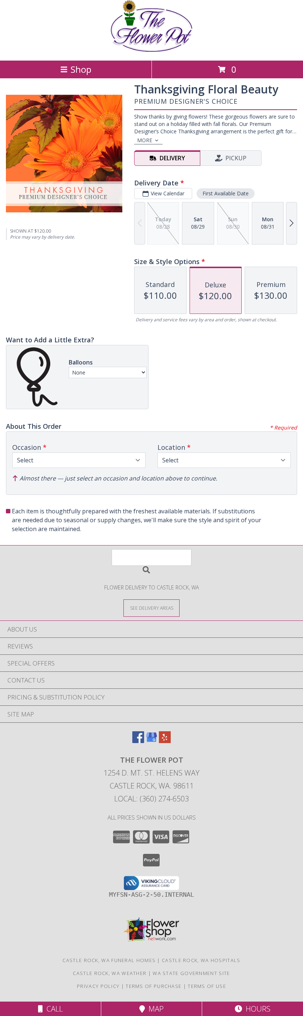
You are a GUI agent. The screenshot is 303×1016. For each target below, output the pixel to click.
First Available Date (225, 193)
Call (53, 1009)
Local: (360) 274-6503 (151, 799)
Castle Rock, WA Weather (109, 973)
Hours (256, 1009)
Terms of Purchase (153, 986)
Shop (81, 69)
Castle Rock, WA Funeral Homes (109, 960)
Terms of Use (207, 986)
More (144, 140)
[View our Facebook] (138, 740)
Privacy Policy (98, 986)
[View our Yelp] (165, 740)
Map (154, 1009)
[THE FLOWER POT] (151, 49)
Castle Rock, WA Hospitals (201, 960)
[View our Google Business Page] (151, 740)
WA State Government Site (191, 973)
